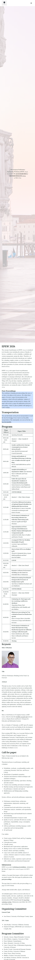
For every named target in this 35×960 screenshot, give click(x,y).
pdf (19, 449)
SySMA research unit (22, 717)
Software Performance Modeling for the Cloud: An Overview (21, 572)
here (12, 418)
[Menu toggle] (31, 3)
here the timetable (6, 422)
